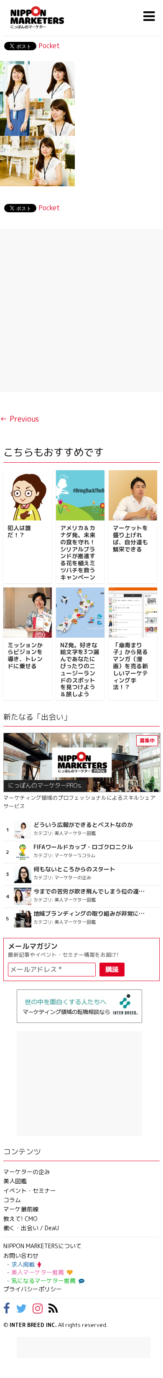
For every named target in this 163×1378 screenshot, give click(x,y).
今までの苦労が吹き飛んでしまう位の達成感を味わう (89, 891)
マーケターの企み (26, 1172)
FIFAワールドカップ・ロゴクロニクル (83, 847)
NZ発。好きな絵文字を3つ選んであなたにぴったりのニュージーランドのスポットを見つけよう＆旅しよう (79, 669)
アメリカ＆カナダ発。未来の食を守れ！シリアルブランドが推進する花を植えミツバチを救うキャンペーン (77, 552)
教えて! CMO (20, 1219)
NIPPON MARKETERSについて (42, 1246)
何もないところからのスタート (74, 869)
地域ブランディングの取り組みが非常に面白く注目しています (89, 914)
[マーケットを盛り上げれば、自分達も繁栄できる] (133, 495)
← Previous (19, 419)
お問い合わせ (20, 1256)
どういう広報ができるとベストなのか (83, 825)
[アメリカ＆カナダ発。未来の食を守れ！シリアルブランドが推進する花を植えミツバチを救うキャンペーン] (80, 495)
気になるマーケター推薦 (43, 1281)
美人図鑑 (15, 1181)
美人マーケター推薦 (37, 1272)
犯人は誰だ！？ (19, 531)
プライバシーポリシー (32, 1289)
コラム (12, 1200)
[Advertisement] (81, 310)
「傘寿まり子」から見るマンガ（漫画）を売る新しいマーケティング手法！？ (130, 666)
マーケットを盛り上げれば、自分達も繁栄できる (130, 538)
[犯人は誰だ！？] (27, 495)
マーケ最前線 (20, 1209)
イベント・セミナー (29, 1191)
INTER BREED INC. (33, 1325)
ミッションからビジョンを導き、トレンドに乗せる (25, 655)
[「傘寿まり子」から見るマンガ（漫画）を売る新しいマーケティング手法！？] (133, 612)
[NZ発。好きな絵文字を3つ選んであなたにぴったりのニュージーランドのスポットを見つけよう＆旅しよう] (80, 612)
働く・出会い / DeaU (31, 1228)
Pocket (49, 45)
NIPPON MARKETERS (45, 17)
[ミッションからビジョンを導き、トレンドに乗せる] (27, 612)
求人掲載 (23, 1264)
